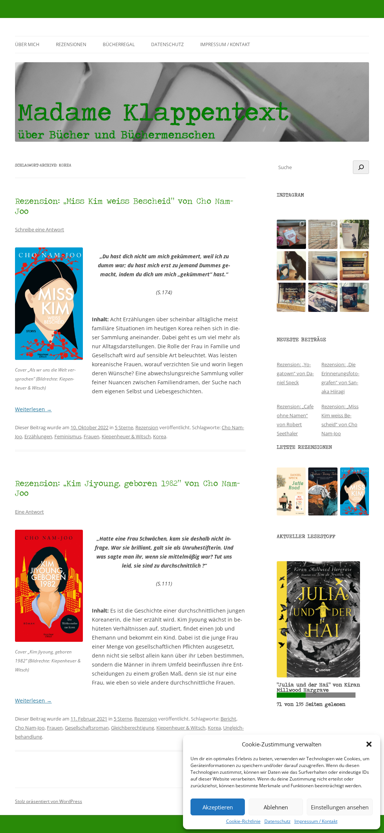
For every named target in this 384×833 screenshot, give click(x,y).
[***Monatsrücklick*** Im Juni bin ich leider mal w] (323, 265)
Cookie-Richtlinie (243, 821)
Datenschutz (277, 821)
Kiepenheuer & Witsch (126, 436)
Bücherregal (119, 44)
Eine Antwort (29, 511)
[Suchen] (361, 167)
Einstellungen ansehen (340, 807)
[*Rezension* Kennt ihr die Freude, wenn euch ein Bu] (354, 297)
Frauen (91, 436)
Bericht (228, 718)
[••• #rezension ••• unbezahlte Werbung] (354, 234)
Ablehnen (276, 807)
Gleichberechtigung (132, 727)
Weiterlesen (33, 409)
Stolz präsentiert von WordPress (48, 801)
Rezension (146, 427)
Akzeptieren (217, 807)
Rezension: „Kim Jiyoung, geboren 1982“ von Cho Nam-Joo (127, 488)
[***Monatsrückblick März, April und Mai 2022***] (354, 265)
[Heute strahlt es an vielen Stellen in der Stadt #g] (291, 297)
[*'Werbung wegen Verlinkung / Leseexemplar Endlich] (291, 234)
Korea (159, 436)
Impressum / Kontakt (316, 821)
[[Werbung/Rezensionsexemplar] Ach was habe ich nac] (291, 265)
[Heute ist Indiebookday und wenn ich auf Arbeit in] (323, 297)
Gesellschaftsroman (87, 727)
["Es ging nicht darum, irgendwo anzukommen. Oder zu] (323, 234)
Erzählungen (38, 436)
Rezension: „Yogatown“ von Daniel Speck (295, 373)
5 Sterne (124, 427)
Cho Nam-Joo (30, 727)
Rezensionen (71, 44)
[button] (369, 744)
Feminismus (67, 436)
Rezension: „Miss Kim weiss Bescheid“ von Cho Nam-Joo (124, 206)
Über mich (27, 44)
